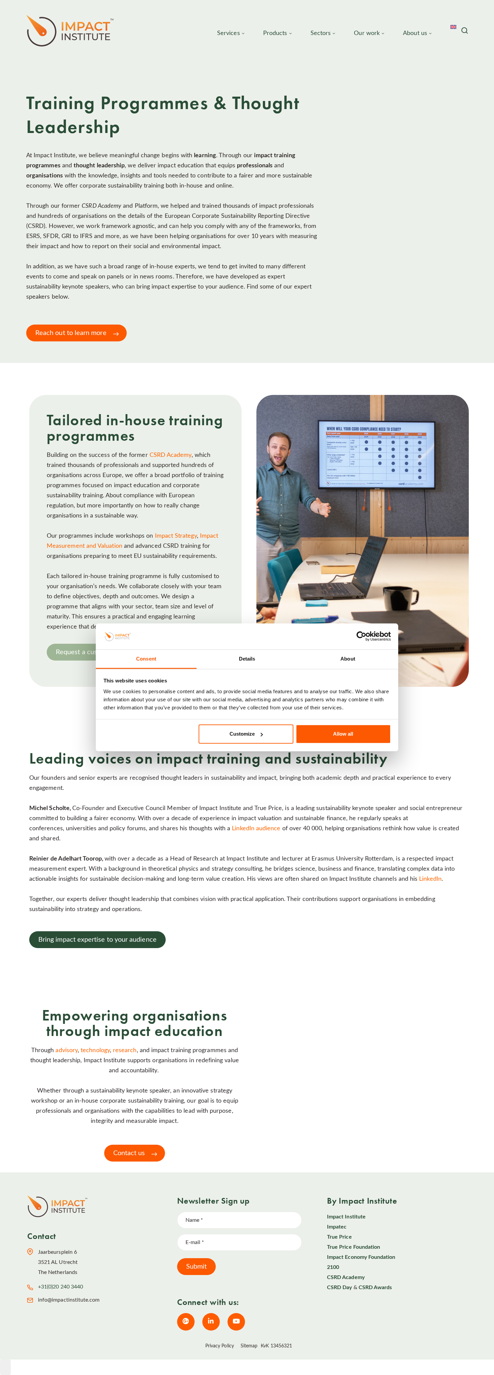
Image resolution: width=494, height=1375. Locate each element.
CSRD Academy (171, 455)
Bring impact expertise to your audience (97, 939)
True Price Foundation (353, 1247)
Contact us (129, 1153)
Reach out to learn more (71, 333)
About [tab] (347, 659)
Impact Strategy (176, 536)
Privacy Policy (219, 1346)
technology (95, 1050)
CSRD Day (339, 1287)
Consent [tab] (146, 659)
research (125, 1050)
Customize (242, 734)
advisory (66, 1050)
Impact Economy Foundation (361, 1257)
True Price (339, 1237)
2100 (333, 1267)
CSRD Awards (375, 1287)
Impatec (336, 1227)
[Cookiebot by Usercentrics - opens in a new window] (361, 636)
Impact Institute (346, 1216)
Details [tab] (247, 659)
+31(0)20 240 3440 (60, 1286)
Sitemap (249, 1346)
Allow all (343, 734)
